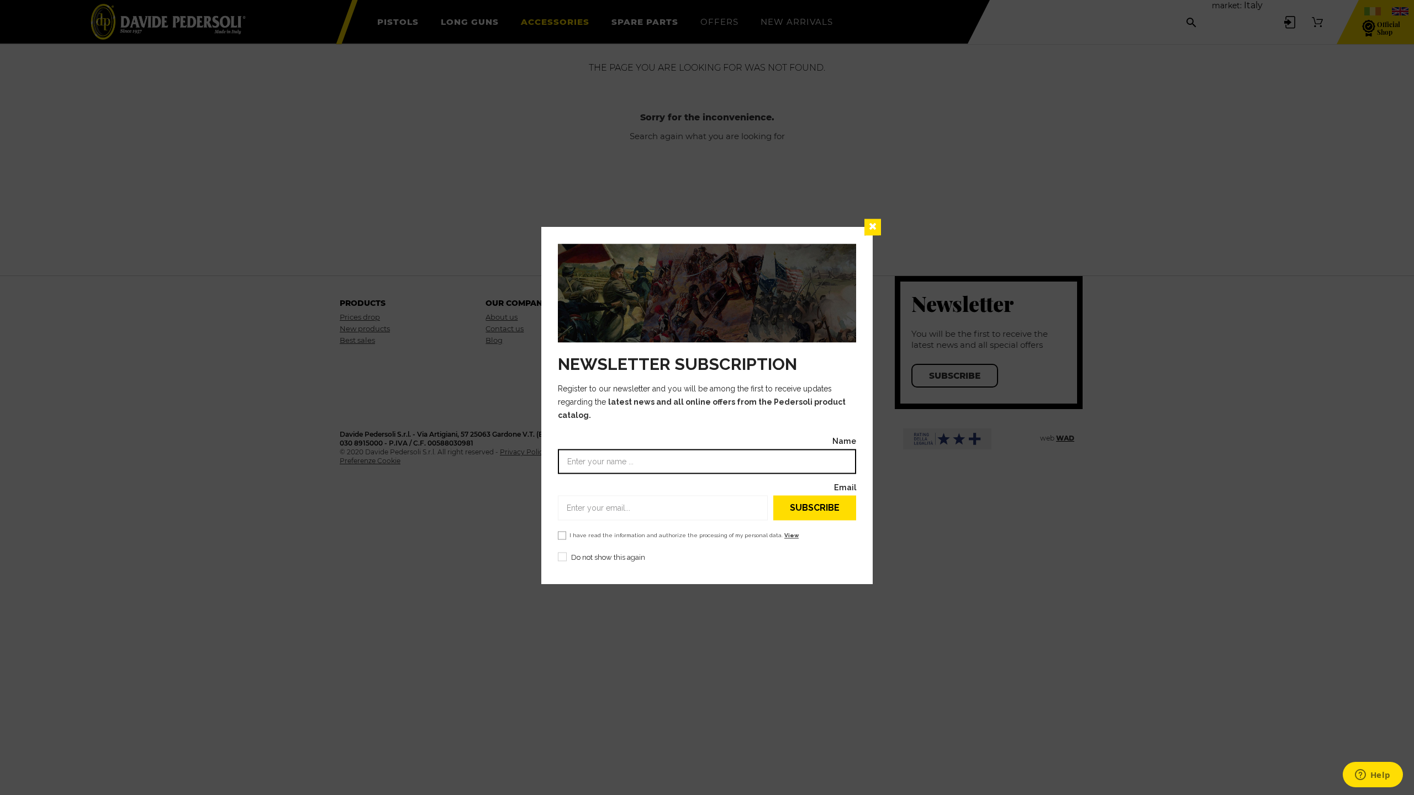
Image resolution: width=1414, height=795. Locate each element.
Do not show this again (608, 558)
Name (844, 441)
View (791, 536)
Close (872, 227)
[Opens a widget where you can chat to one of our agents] (1372, 775)
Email (845, 487)
